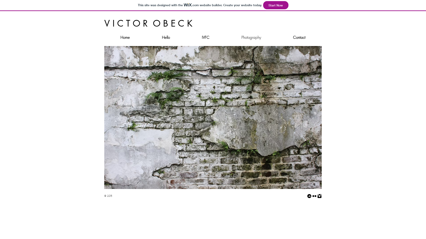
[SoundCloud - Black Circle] (309, 196)
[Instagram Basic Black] (319, 196)
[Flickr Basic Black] (314, 196)
